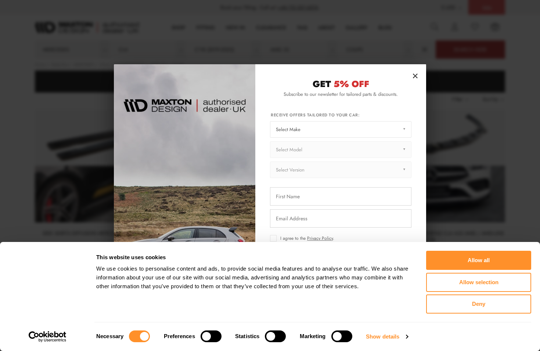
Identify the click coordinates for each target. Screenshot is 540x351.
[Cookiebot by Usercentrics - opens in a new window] (47, 336)
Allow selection (478, 282)
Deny (478, 304)
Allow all (479, 260)
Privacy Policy (320, 238)
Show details (382, 336)
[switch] (211, 336)
